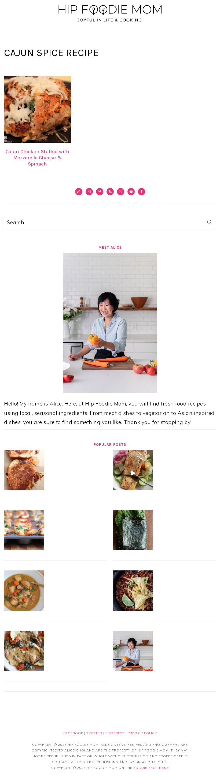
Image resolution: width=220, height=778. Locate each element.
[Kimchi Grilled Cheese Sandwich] (24, 488)
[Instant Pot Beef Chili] (133, 609)
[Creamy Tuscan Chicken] (24, 669)
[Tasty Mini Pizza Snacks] (24, 548)
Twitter (94, 733)
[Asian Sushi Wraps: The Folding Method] (133, 548)
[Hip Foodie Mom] (110, 22)
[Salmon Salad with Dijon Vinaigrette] (133, 488)
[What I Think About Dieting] (133, 669)
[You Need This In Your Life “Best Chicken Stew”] (24, 609)
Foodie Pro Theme (151, 768)
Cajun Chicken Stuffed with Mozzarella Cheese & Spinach (37, 158)
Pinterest (114, 733)
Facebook (73, 733)
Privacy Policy (142, 733)
